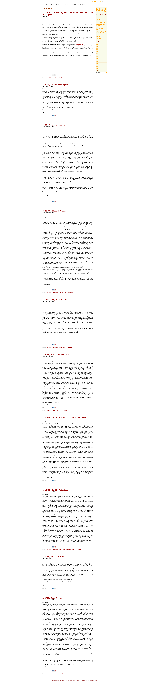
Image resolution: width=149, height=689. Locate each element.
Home (47, 4)
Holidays (60, 347)
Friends (64, 549)
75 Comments (79, 549)
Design (78, 680)
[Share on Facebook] (52, 75)
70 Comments (61, 673)
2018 (97, 51)
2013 (97, 60)
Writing (64, 347)
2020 (97, 48)
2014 (97, 58)
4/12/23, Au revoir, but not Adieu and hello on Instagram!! (101, 17)
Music (80, 680)
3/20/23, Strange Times (101, 24)
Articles (73, 4)
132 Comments (69, 347)
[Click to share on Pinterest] (55, 75)
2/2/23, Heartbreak (100, 38)
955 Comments (70, 292)
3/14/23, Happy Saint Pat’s (100, 26)
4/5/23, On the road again (100, 20)
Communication (49, 77)
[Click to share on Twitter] (54, 75)
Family (60, 549)
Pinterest (100, 1)
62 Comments (65, 410)
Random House (103, 1)
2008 (97, 68)
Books (66, 4)
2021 (97, 46)
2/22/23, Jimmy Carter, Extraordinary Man (101, 32)
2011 (97, 63)
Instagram (92, 1)
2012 (97, 61)
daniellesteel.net (75, 683)
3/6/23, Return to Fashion (99, 29)
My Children (62, 680)
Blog (52, 4)
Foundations (82, 4)
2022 (97, 45)
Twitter (97, 1)
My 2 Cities (66, 680)
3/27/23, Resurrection (100, 22)
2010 (97, 65)
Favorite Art (72, 680)
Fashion (54, 410)
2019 (97, 50)
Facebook (95, 1)
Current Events (55, 77)
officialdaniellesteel (79, 44)
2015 (97, 56)
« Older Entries (45, 681)
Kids (57, 410)
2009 (97, 66)
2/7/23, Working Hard (101, 37)
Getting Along (61, 292)
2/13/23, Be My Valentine (99, 34)
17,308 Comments (62, 77)
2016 (97, 55)
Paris (65, 292)
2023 (97, 43)
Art (68, 680)
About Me (59, 4)
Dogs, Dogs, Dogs (84, 680)
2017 (97, 53)
